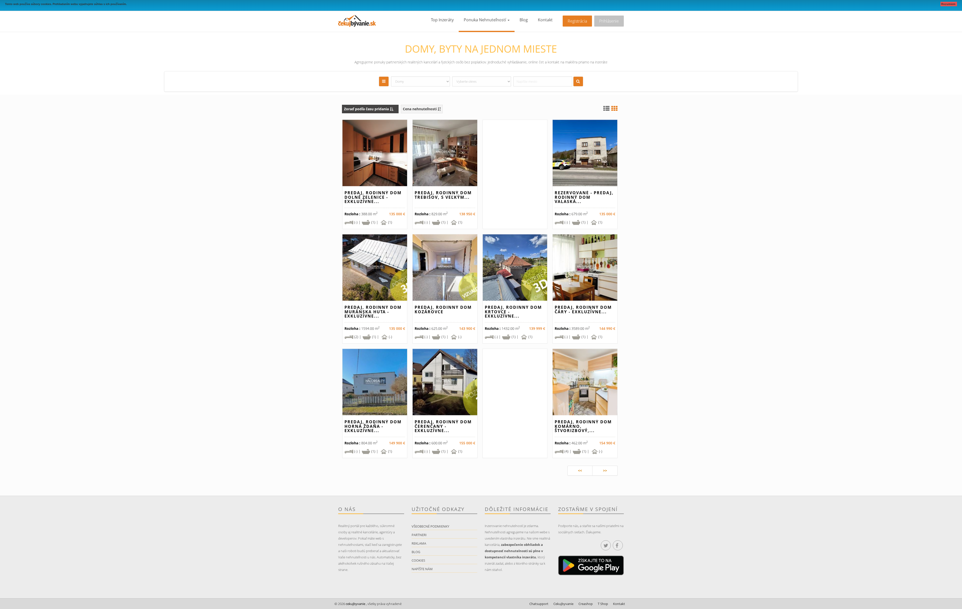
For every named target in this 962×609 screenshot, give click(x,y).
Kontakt (545, 20)
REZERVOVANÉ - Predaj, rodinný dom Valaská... (584, 197)
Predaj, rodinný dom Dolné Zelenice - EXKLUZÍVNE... (373, 197)
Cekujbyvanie (563, 603)
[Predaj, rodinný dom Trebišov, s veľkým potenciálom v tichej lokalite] (445, 153)
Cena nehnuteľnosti (420, 109)
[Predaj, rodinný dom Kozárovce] (445, 267)
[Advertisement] (515, 176)
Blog (524, 20)
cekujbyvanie (355, 603)
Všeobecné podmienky (430, 526)
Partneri (419, 535)
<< (580, 470)
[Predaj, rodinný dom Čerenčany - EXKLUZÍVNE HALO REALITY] (445, 382)
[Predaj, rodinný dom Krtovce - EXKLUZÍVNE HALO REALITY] (515, 267)
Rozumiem (948, 4)
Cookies (418, 560)
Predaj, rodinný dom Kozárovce (443, 309)
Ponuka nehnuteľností (485, 20)
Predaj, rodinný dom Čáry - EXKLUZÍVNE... (583, 309)
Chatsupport (538, 603)
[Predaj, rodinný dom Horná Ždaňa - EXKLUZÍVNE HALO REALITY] (374, 382)
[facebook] (618, 545)
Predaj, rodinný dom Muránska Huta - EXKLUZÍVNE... (373, 311)
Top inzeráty (442, 20)
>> (605, 470)
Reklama (419, 543)
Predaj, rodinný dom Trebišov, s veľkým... (443, 195)
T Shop (603, 603)
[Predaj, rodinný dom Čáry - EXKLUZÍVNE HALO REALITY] (585, 267)
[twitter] (606, 545)
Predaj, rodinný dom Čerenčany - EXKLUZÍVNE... (443, 426)
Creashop (585, 603)
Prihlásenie (609, 21)
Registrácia (577, 21)
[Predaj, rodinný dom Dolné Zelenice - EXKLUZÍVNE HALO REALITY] (374, 153)
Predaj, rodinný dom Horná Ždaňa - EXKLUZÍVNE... (373, 426)
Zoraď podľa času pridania (367, 109)
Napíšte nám (422, 569)
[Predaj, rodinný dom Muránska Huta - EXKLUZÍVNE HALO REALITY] (374, 267)
